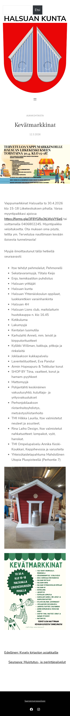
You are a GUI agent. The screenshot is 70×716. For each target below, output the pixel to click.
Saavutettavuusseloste (35, 701)
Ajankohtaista (35, 115)
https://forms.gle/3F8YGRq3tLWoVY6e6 (33, 219)
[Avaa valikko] (35, 99)
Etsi (37, 10)
